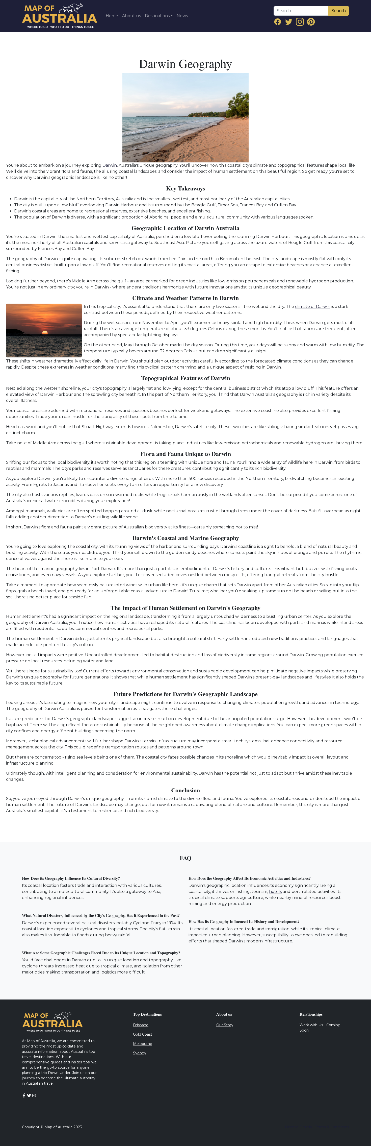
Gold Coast (142, 1034)
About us (131, 15)
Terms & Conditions (332, 1127)
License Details (298, 1127)
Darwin (109, 165)
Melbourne (142, 1043)
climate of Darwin (312, 306)
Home (112, 15)
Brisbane (140, 1025)
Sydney (139, 1053)
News (182, 15)
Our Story (224, 1025)
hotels (275, 891)
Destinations (157, 15)
